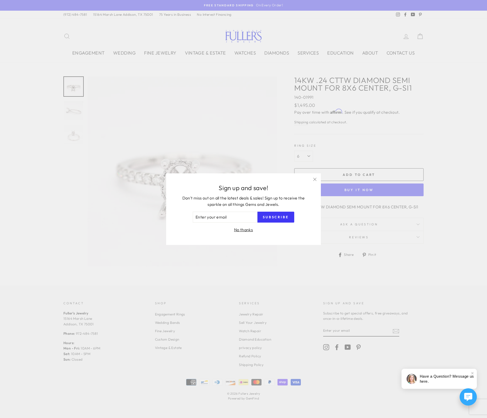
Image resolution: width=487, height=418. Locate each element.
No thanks (243, 229)
